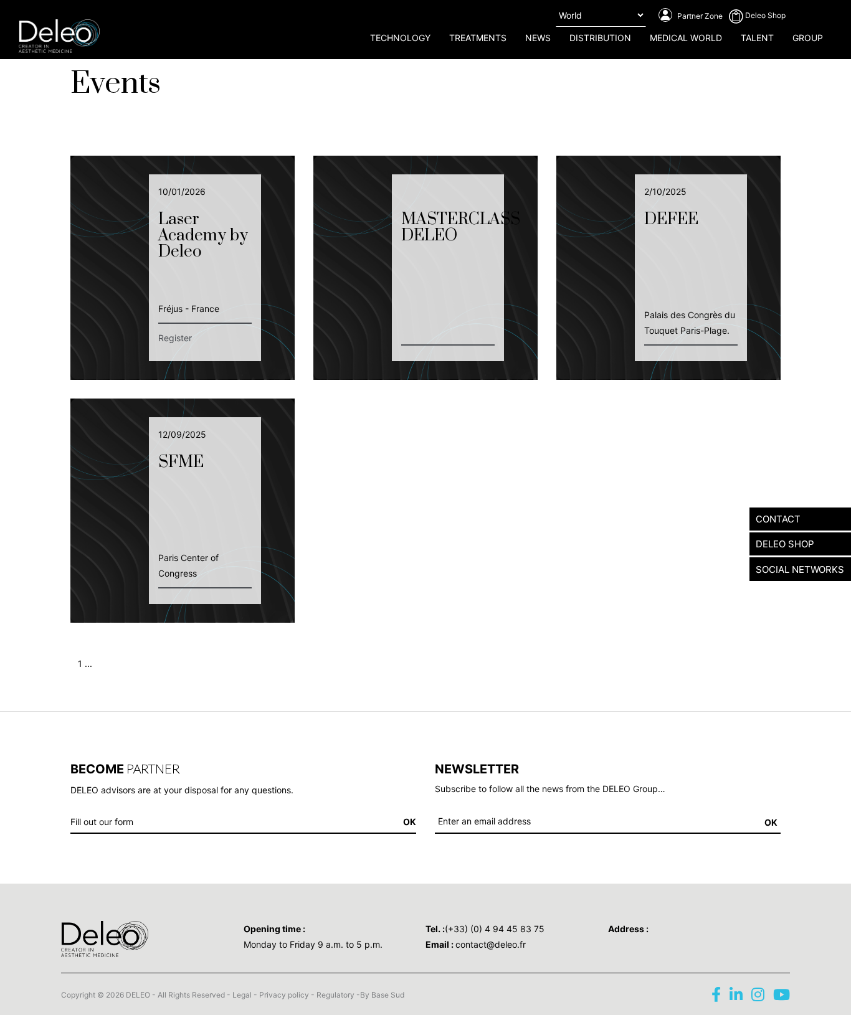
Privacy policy (284, 994)
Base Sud (387, 994)
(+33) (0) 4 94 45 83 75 (494, 928)
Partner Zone (699, 16)
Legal (242, 994)
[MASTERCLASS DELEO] (425, 266)
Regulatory (335, 994)
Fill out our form (101, 821)
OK (770, 822)
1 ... (85, 663)
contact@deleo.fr (490, 944)
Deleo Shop (764, 15)
